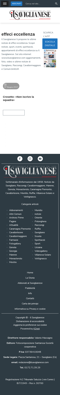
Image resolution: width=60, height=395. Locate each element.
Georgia (13, 251)
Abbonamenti (16, 210)
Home (30, 272)
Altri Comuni (15, 214)
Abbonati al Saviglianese (30, 283)
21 (8, 138)
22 (8, 142)
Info (30, 293)
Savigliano (40, 232)
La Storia (30, 277)
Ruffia (38, 228)
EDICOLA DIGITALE (50, 43)
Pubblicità (30, 288)
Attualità (13, 225)
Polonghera (40, 221)
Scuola (38, 236)
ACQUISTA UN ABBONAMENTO (50, 84)
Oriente (38, 217)
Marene (13, 254)
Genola (12, 247)
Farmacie (13, 240)
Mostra (12, 262)
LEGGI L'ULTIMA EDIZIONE (48, 75)
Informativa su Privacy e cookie (30, 308)
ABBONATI (16, 3)
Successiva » (13, 146)
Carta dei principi (30, 303)
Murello (38, 210)
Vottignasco (41, 258)
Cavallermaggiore (18, 236)
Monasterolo (15, 258)
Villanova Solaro (43, 254)
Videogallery (41, 251)
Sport (37, 243)
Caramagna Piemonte (20, 228)
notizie (38, 214)
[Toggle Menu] (5, 4)
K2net (36, 328)
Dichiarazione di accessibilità (30, 321)
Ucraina (38, 247)
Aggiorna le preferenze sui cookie (30, 325)
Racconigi (39, 225)
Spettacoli (40, 240)
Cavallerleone (16, 232)
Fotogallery (15, 243)
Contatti (30, 298)
